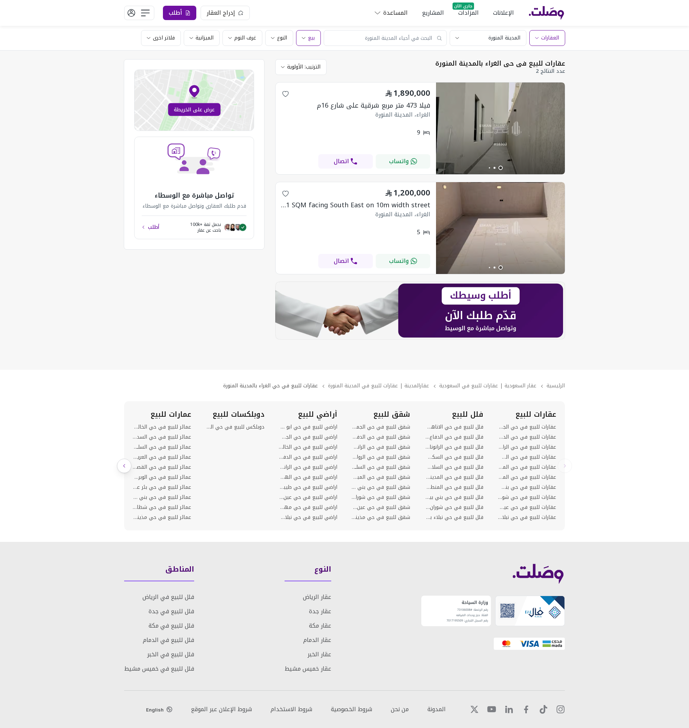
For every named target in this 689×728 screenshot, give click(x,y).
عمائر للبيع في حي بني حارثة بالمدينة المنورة (162, 497)
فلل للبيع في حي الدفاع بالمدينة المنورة (454, 437)
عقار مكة (320, 625)
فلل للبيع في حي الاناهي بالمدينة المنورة (454, 427)
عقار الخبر (319, 654)
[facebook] (526, 709)
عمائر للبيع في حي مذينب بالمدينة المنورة (162, 517)
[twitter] (474, 709)
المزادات (468, 12)
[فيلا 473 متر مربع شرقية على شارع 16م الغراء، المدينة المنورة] (500, 172)
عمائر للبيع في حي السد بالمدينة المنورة (162, 437)
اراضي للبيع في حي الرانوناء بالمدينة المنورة (308, 467)
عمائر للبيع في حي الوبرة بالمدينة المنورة (162, 477)
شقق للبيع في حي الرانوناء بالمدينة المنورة (381, 447)
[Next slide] (124, 466)
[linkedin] (509, 709)
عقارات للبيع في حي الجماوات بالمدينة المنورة (527, 427)
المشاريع (433, 12)
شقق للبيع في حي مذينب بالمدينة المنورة (381, 517)
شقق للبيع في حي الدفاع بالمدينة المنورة (381, 437)
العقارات (550, 38)
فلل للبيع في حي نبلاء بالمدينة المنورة (454, 517)
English (155, 710)
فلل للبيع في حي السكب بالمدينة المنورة (454, 457)
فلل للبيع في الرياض (168, 596)
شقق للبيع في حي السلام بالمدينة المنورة (381, 467)
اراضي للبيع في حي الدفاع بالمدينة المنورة (308, 457)
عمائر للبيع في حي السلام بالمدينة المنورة (162, 447)
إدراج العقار (221, 12)
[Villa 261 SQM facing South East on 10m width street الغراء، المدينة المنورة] (500, 272)
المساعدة (395, 12)
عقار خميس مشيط (308, 668)
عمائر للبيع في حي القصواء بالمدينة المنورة (162, 467)
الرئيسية (556, 386)
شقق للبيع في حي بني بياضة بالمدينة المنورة (381, 487)
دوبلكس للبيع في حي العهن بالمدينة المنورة (235, 427)
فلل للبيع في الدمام (168, 640)
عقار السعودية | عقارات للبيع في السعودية (487, 386)
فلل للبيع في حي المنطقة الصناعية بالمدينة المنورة (454, 487)
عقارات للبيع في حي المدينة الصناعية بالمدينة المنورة (527, 477)
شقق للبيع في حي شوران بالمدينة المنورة (381, 497)
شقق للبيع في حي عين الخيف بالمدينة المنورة (381, 507)
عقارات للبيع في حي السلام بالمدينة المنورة (527, 457)
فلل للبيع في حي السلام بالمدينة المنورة (454, 467)
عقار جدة (320, 611)
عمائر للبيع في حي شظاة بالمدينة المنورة (162, 507)
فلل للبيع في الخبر (170, 654)
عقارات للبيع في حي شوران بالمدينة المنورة (527, 497)
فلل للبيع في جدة (171, 611)
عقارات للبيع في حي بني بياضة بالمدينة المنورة (527, 487)
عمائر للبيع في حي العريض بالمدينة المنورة (162, 457)
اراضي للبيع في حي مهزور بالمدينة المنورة (308, 507)
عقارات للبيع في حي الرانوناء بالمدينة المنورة (527, 447)
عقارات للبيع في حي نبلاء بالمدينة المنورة (527, 517)
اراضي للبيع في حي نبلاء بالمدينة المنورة (308, 517)
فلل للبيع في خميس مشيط (159, 668)
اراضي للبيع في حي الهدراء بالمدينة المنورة (308, 477)
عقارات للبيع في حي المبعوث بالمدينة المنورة (527, 467)
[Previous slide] (565, 466)
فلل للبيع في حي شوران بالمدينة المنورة (454, 507)
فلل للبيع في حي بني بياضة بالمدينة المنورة (454, 497)
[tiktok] (543, 709)
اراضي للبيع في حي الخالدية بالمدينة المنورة (308, 447)
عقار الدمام (317, 640)
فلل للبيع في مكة (171, 625)
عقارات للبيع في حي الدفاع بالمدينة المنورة (527, 437)
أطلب (153, 227)
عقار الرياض (317, 596)
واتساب (399, 161)
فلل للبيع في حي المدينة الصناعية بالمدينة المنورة (454, 477)
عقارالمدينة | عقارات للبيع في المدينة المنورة (378, 386)
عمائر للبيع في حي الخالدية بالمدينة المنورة (162, 427)
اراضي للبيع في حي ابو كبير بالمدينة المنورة (308, 427)
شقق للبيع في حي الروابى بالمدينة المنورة (381, 457)
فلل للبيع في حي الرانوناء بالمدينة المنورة (454, 447)
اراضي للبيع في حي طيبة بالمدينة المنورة (308, 487)
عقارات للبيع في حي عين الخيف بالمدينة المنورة (527, 507)
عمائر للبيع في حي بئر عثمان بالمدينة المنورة (162, 487)
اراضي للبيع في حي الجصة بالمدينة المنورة (308, 437)
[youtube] (491, 709)
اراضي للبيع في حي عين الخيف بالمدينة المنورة (308, 497)
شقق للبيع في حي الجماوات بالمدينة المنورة (381, 427)
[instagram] (560, 709)
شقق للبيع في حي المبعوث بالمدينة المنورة (381, 477)
